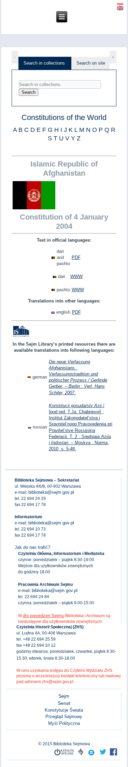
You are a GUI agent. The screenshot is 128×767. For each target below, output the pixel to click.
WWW (76, 276)
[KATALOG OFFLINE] (64, 754)
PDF (76, 257)
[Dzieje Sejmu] (103, 754)
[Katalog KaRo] (81, 754)
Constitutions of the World (64, 117)
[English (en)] (120, 7)
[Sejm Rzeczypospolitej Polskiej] (113, 754)
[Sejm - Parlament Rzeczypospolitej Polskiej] (91, 754)
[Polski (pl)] (120, 2)
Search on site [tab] (90, 63)
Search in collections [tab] (44, 63)
